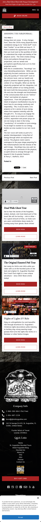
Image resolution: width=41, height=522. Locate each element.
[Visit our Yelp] (30, 487)
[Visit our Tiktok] (21, 487)
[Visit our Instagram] (17, 487)
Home (20, 443)
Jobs (20, 457)
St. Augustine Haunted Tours (20, 445)
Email (24, 167)
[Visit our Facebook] (8, 487)
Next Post (33, 178)
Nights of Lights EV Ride (16, 318)
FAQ (20, 455)
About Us (20, 452)
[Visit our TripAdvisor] (25, 487)
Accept (20, 517)
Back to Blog (8, 27)
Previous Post (9, 178)
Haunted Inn (20, 450)
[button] (38, 498)
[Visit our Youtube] (33, 487)
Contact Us (20, 462)
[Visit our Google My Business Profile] (12, 487)
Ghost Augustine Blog (20, 448)
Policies (20, 460)
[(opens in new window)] (20, 467)
